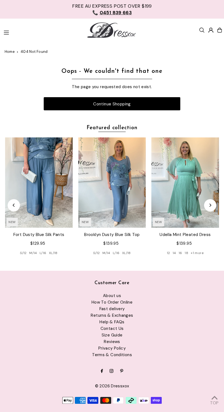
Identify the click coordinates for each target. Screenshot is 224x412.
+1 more (197, 253)
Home (10, 51)
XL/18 (53, 253)
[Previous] (14, 205)
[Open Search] (201, 30)
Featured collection (112, 128)
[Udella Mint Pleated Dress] (185, 182)
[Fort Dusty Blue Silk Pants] (39, 182)
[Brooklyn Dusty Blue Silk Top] (112, 182)
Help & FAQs (111, 322)
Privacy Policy (112, 348)
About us (112, 295)
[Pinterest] (121, 371)
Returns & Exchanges (112, 315)
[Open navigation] (41, 32)
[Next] (210, 205)
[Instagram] (111, 371)
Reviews (112, 341)
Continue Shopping (112, 104)
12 (168, 253)
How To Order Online (112, 302)
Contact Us (112, 328)
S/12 (23, 253)
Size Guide (112, 335)
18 (186, 253)
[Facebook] (102, 371)
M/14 (33, 253)
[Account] (210, 30)
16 (180, 253)
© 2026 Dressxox (112, 386)
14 (174, 253)
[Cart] (219, 30)
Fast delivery (112, 309)
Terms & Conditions (112, 355)
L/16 (43, 253)
